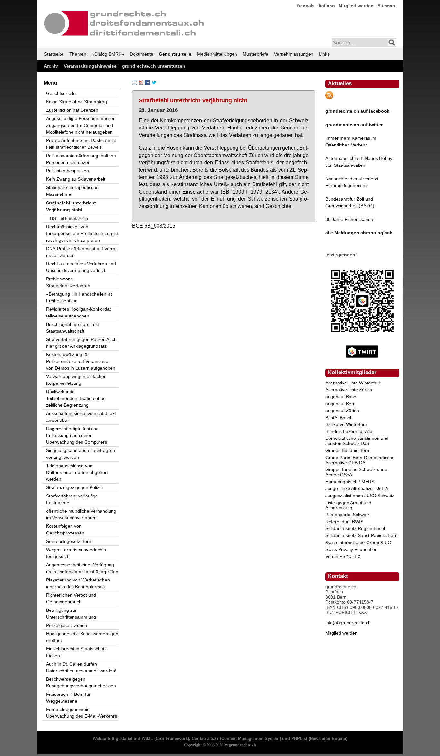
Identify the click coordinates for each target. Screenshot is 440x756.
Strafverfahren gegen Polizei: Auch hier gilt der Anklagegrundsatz (81, 343)
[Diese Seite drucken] (134, 83)
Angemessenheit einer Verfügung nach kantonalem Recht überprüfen (82, 568)
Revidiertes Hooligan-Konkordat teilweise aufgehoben (78, 312)
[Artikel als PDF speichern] (141, 83)
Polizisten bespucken (67, 170)
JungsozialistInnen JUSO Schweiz (359, 495)
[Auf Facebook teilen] (147, 83)
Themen (77, 54)
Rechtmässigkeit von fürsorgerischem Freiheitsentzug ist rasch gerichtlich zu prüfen (82, 233)
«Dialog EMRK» (108, 54)
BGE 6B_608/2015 (153, 226)
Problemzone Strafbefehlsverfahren (68, 282)
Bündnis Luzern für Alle (348, 431)
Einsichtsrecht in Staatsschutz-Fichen (77, 652)
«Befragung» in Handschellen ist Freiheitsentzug (79, 297)
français (306, 5)
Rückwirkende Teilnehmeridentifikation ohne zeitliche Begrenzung (76, 398)
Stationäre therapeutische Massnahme (72, 191)
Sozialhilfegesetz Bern (68, 541)
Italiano (327, 5)
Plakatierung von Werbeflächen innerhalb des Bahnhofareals (78, 583)
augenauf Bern (340, 403)
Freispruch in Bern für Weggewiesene (68, 698)
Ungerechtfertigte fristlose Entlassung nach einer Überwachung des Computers (76, 435)
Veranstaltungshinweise (90, 66)
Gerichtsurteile (175, 54)
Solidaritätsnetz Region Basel (355, 528)
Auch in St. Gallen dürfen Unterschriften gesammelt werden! (81, 667)
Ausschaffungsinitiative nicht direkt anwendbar (81, 417)
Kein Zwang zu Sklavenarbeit (75, 179)
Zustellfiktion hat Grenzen (72, 110)
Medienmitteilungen (217, 54)
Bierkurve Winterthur (346, 424)
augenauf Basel (341, 396)
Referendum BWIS (344, 521)
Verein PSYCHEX (342, 556)
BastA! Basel (338, 417)
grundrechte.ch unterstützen (153, 66)
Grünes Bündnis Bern (347, 450)
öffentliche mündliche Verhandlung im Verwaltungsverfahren (81, 514)
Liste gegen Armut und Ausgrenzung (348, 505)
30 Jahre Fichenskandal (349, 219)
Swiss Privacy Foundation (351, 549)
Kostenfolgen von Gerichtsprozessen (65, 529)
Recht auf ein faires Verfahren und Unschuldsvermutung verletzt (81, 267)
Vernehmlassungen (293, 54)
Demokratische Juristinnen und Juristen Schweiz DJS (356, 441)
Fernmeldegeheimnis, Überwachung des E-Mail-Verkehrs (81, 713)
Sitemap (386, 5)
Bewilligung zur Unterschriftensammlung (71, 613)
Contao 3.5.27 (205, 738)
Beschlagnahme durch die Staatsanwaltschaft (72, 328)
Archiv (51, 66)
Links (324, 54)
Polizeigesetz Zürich (66, 625)
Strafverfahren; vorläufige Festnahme (72, 499)
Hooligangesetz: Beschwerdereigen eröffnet (82, 637)
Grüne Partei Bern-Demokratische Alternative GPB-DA (360, 460)
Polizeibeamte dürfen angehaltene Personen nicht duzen (81, 159)
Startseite (53, 54)
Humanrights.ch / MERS (349, 481)
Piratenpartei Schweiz (347, 514)
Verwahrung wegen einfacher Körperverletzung (76, 380)
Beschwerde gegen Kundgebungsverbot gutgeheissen (81, 682)
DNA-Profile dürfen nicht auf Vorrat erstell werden (81, 252)
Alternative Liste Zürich (348, 389)
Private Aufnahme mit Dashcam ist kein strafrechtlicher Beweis (81, 144)
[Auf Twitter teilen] (154, 83)
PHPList (299, 738)
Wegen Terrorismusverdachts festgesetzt (76, 553)
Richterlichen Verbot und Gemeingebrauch (71, 598)
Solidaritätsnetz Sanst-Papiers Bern (361, 535)
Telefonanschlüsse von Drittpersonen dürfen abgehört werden (77, 472)
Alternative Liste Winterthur (352, 382)
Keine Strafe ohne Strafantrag (76, 101)
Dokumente (141, 54)
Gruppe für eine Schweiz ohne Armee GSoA (356, 472)
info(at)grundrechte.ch (348, 622)
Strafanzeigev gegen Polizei (74, 487)
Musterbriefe (255, 54)
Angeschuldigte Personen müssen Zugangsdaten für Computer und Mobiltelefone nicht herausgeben (81, 125)
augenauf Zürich (342, 410)
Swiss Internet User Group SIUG (358, 542)
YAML (147, 738)
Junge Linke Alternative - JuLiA (356, 488)
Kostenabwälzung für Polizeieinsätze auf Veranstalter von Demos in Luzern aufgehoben (80, 361)
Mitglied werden (356, 5)
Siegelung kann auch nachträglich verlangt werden (80, 454)
